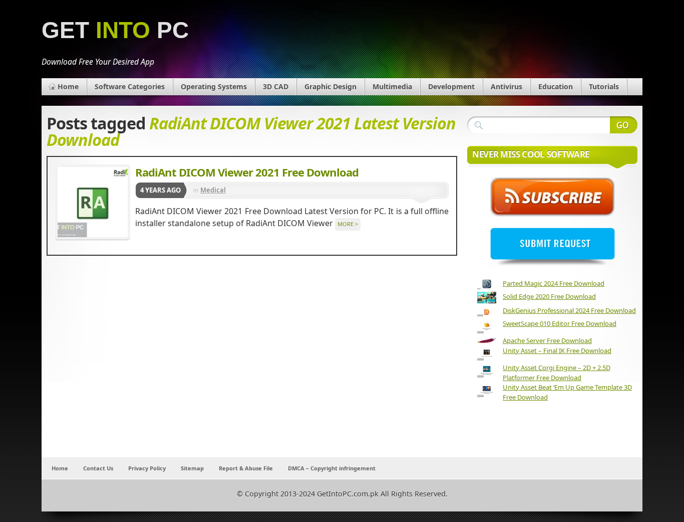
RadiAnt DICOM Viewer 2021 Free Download (247, 172)
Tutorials (604, 86)
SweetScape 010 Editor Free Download (559, 323)
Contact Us (98, 468)
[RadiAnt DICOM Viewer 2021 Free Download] (92, 202)
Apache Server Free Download (547, 340)
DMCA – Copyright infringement (332, 468)
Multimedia (392, 86)
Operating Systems (214, 86)
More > (347, 224)
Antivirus (506, 86)
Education (555, 86)
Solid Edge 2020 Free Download (549, 296)
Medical (213, 190)
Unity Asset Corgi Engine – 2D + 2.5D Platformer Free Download (556, 372)
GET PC (115, 30)
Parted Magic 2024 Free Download (553, 283)
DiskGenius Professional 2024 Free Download (569, 310)
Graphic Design (330, 86)
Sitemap (192, 468)
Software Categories (130, 86)
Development (451, 86)
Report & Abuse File (246, 468)
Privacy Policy (147, 468)
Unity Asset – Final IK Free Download (557, 350)
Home (68, 86)
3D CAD (275, 86)
